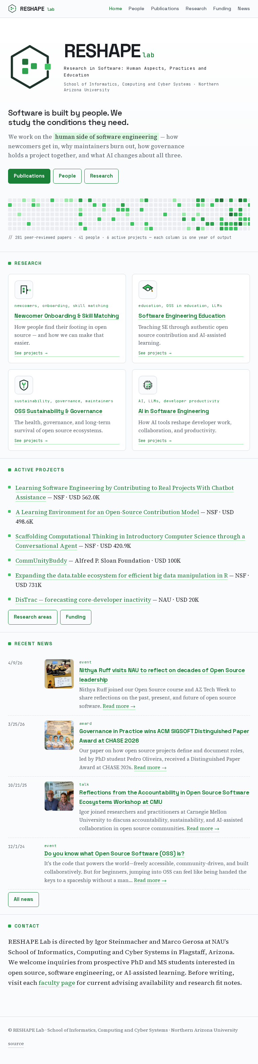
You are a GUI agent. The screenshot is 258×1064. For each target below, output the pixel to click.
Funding (222, 8)
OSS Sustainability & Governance (58, 411)
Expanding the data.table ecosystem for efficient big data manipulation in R (121, 575)
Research (196, 8)
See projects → (30, 352)
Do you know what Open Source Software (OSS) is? (114, 853)
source (16, 1043)
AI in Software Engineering (173, 411)
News (244, 8)
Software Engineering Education (181, 315)
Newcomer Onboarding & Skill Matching (66, 315)
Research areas (33, 617)
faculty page (57, 982)
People (136, 8)
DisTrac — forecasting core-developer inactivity (83, 600)
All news (23, 899)
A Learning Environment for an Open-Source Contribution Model (107, 512)
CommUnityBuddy (41, 561)
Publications (165, 8)
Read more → (119, 706)
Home (115, 8)
